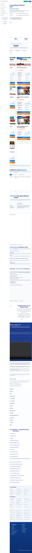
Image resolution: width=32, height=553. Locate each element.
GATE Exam (24, 529)
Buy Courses (26, 1)
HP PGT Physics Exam (19, 490)
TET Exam (25, 493)
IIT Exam (23, 527)
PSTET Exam (18, 494)
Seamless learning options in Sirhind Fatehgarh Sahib (10, 415)
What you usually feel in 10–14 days (7, 422)
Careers (13, 527)
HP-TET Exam (10, 494)
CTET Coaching (26, 506)
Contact (13, 534)
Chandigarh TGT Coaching (11, 505)
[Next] (30, 183)
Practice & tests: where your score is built (8, 396)
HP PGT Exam (10, 490)
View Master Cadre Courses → (16, 18)
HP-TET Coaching (11, 506)
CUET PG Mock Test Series (19, 511)
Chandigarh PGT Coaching (18, 502)
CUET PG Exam (24, 528)
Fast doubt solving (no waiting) (7, 393)
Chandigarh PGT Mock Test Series (19, 515)
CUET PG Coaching (18, 498)
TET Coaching (26, 504)
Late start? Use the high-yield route (7, 408)
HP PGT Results (15, 174)
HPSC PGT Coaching (11, 502)
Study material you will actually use (7, 391)
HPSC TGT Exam (18, 493)
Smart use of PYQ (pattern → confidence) (8, 398)
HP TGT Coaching (26, 502)
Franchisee (13, 528)
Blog (12, 529)
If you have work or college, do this (7, 405)
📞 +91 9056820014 (12, 282)
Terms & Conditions (14, 530)
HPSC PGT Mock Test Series (11, 515)
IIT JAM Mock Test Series (12, 510)
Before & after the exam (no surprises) (8, 417)
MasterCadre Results (21, 174)
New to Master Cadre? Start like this (7, 420)
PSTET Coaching (18, 506)
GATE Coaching (26, 498)
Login (30, 1)
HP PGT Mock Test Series (12, 512)
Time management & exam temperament (8, 403)
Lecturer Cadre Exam (26, 490)
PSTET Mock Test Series (19, 519)
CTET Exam (25, 494)
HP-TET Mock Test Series (12, 519)
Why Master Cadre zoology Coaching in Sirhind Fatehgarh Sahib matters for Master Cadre (16, 366)
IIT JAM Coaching (11, 498)
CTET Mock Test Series (27, 519)
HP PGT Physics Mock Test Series (19, 513)
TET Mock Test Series (27, 517)
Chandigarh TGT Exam (12, 493)
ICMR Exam (23, 530)
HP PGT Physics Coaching (18, 500)
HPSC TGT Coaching (19, 504)
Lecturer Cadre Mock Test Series (26, 513)
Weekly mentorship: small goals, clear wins (8, 410)
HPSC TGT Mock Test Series (19, 517)
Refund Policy (14, 533)
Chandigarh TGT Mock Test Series (12, 517)
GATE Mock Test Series (27, 510)
